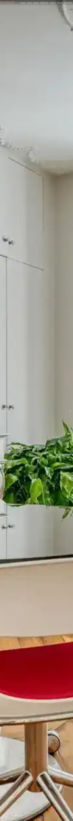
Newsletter (68, 3)
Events (29, 3)
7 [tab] (42, 818)
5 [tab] (37, 818)
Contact (60, 3)
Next (70, 411)
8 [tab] (44, 818)
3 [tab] (33, 818)
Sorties (22, 3)
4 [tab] (35, 818)
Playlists (53, 3)
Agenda (36, 3)
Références (44, 3)
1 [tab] (28, 818)
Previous (3, 411)
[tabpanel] (36, 410)
